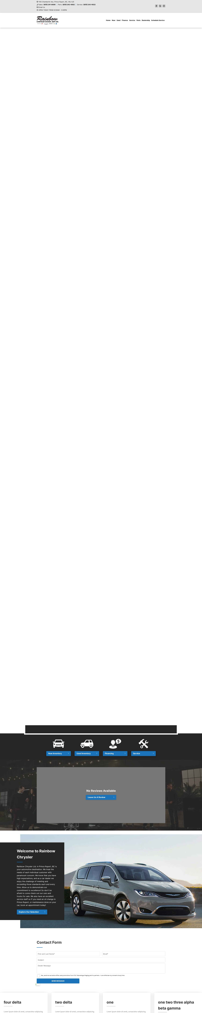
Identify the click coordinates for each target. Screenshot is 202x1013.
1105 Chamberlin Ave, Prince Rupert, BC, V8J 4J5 (56, 2)
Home (108, 20)
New (113, 20)
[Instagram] (163, 6)
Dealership (146, 20)
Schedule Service (158, 20)
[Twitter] (160, 6)
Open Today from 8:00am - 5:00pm (53, 10)
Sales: (47, 4)
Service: (86, 4)
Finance (125, 20)
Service (132, 20)
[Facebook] (156, 6)
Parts (138, 20)
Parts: (66, 4)
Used (118, 20)
